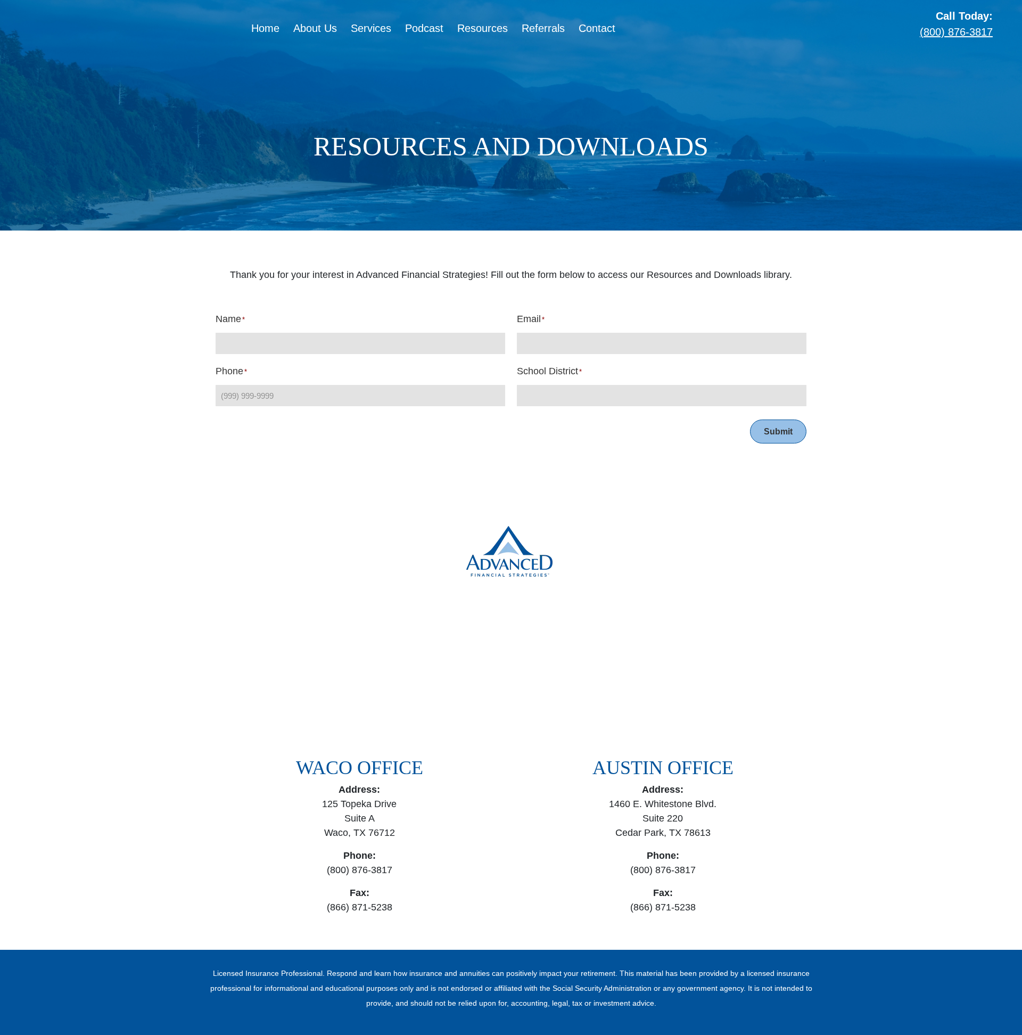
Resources (482, 28)
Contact (597, 28)
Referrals (543, 28)
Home (265, 28)
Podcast (424, 28)
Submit (778, 431)
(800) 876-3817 (956, 32)
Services (371, 28)
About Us (315, 28)
